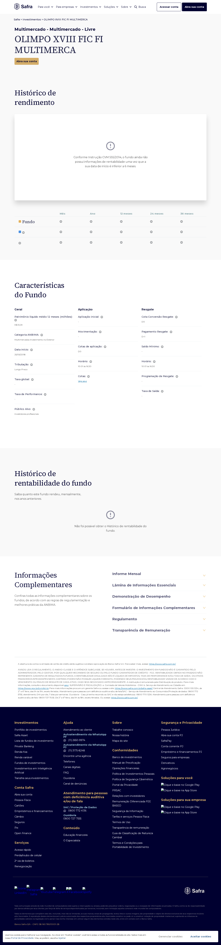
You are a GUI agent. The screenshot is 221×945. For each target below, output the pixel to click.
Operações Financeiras (125, 768)
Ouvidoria (69, 778)
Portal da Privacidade (125, 784)
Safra (17, 19)
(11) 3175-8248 (76, 750)
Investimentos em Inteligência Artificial (33, 770)
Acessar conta (169, 7)
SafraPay (166, 740)
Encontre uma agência (77, 756)
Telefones (69, 761)
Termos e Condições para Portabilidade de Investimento (130, 845)
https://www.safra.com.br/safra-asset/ (134, 688)
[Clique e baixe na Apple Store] (183, 790)
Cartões (19, 805)
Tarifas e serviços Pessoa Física (130, 816)
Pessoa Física (23, 800)
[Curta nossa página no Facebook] (76, 890)
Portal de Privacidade (22, 938)
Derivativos (168, 762)
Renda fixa (21, 751)
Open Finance (23, 833)
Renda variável (23, 757)
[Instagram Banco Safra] (34, 891)
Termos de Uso (121, 822)
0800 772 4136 (77, 810)
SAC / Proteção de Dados (80, 807)
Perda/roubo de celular (28, 855)
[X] (67, 890)
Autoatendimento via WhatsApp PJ (84, 746)
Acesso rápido (23, 849)
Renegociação (23, 866)
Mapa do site (120, 740)
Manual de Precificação (126, 762)
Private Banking (24, 746)
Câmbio (19, 816)
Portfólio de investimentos (31, 729)
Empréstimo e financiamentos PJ (181, 751)
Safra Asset (21, 735)
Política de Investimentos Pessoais (133, 773)
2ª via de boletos (24, 860)
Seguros (20, 822)
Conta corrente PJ (172, 746)
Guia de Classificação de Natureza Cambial (132, 835)
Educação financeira (75, 835)
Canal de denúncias (75, 783)
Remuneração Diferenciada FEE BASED (131, 803)
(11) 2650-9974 (76, 740)
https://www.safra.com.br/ (162, 664)
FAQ (66, 772)
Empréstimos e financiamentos (34, 811)
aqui (66, 685)
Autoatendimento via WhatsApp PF (84, 735)
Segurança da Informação (127, 811)
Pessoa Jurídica (170, 729)
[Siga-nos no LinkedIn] (21, 890)
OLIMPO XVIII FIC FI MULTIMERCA (66, 19)
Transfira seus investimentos (32, 778)
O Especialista (71, 840)
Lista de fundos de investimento (34, 740)
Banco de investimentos (127, 757)
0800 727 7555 (72, 818)
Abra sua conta (194, 7)
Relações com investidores (128, 795)
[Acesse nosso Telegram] (59, 890)
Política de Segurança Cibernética (132, 779)
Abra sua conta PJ (172, 735)
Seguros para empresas (175, 757)
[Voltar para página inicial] (23, 7)
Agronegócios (169, 768)
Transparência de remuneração (130, 827)
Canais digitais (71, 767)
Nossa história (120, 735)
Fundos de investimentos (30, 762)
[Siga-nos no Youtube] (47, 890)
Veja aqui (82, 381)
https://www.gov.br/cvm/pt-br (33, 688)
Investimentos (32, 19)
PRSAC (116, 790)
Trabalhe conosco (122, 729)
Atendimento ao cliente (77, 729)
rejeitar (62, 938)
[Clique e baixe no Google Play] (183, 785)
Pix (16, 827)
